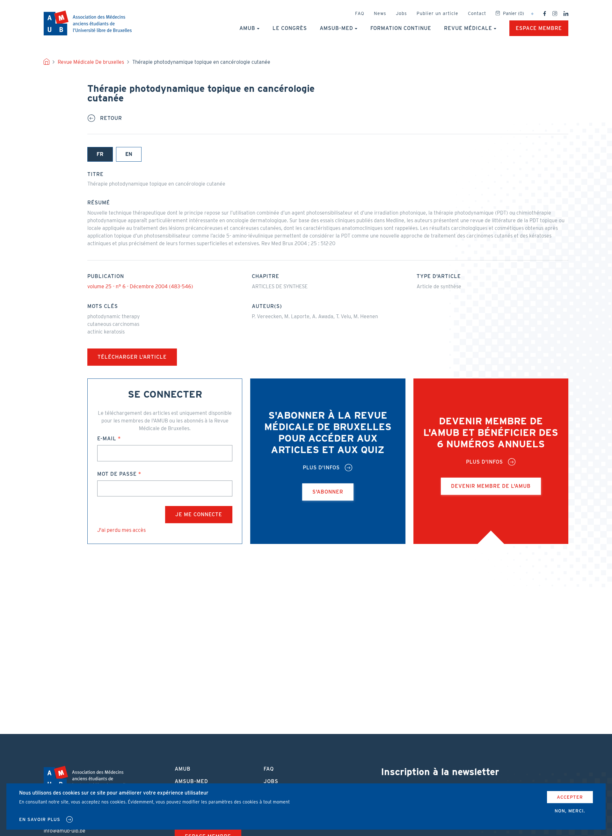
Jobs (401, 13)
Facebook (544, 13)
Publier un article (437, 13)
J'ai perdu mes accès (121, 530)
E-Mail (106, 439)
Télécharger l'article (132, 357)
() (513, 13)
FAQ (359, 13)
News (380, 13)
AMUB (88, 23)
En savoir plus (39, 819)
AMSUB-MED (336, 28)
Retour (111, 118)
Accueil (46, 62)
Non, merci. (570, 810)
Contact (477, 13)
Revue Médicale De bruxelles (91, 62)
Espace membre (539, 28)
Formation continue (400, 28)
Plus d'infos (321, 468)
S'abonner (327, 492)
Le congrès (290, 28)
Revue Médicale (468, 28)
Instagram (554, 13)
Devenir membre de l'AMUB (491, 486)
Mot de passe (117, 474)
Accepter (570, 797)
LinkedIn (566, 13)
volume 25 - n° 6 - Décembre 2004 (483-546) (140, 286)
